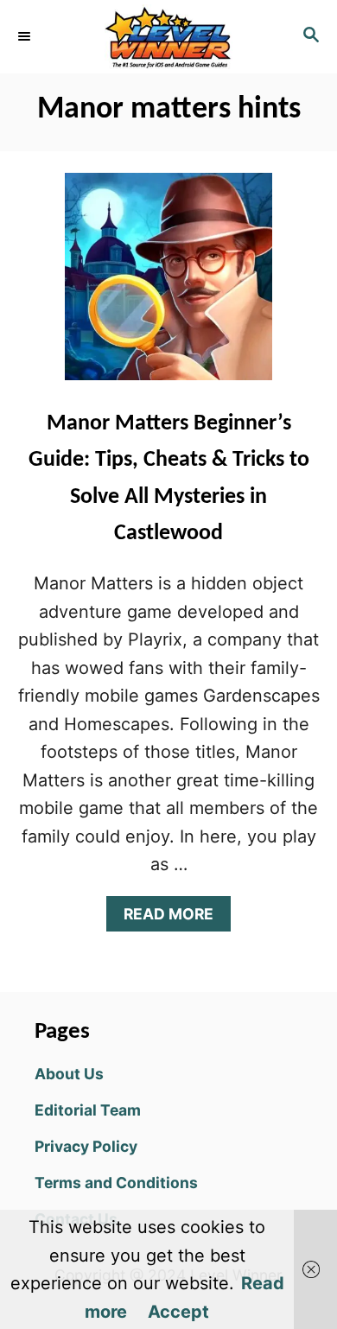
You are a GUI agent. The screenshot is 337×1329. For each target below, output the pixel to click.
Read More (176, 918)
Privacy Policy (86, 1146)
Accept (178, 1311)
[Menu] (26, 36)
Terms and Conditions (116, 1182)
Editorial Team (88, 1110)
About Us (69, 1074)
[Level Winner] (168, 36)
